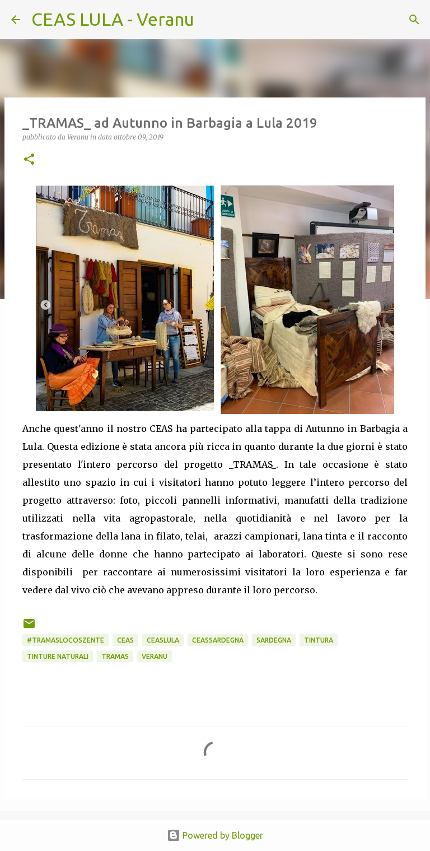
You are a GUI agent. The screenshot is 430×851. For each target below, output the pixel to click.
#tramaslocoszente (65, 640)
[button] (29, 160)
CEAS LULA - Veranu (112, 19)
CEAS (125, 640)
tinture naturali (57, 656)
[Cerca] (210, 19)
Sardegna (273, 640)
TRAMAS (115, 656)
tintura (318, 640)
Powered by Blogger (221, 835)
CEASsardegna (218, 640)
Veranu (154, 656)
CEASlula (163, 640)
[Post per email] (29, 627)
